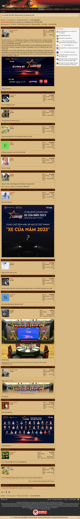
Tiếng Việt (4, 499)
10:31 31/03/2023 (6, 108)
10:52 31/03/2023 (6, 260)
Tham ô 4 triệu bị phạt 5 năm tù (68, 48)
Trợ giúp (65, 499)
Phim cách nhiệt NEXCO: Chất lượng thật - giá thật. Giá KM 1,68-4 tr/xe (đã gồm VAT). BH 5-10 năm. (41, 517)
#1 (53, 27)
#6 (53, 155)
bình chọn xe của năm (25, 24)
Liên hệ (49, 499)
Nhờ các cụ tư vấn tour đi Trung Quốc (67, 32)
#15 (53, 449)
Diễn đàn (41, 9)
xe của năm (44, 24)
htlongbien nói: (7, 380)
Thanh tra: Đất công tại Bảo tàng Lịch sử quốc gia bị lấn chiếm (68, 59)
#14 (53, 399)
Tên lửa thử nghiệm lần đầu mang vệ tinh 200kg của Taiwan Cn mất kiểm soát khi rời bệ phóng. (68, 63)
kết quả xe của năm (35, 24)
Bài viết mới (60, 29)
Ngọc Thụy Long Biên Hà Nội (47, 458)
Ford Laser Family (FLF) (48, 316)
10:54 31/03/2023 (6, 276)
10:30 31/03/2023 (6, 92)
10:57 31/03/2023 (6, 291)
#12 (53, 307)
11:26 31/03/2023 (6, 367)
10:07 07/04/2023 (6, 465)
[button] (37, 9)
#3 (53, 108)
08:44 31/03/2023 (6, 27)
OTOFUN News (72, 499)
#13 (53, 367)
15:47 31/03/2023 (6, 399)
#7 (53, 171)
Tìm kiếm (3, 11)
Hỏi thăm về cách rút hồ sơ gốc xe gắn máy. (68, 55)
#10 (53, 276)
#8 (53, 189)
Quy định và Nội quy (57, 499)
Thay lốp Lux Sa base (67, 52)
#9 (53, 260)
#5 (53, 139)
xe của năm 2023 (52, 24)
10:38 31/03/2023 (6, 139)
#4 (53, 124)
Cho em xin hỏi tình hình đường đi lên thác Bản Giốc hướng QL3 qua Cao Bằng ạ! (68, 41)
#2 (53, 92)
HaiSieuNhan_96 (6, 24)
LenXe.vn (19, 9)
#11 (53, 291)
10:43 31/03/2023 (6, 171)
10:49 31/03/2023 (6, 189)
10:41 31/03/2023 (6, 155)
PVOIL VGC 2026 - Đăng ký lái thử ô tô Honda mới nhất (19, 15)
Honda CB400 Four (66, 45)
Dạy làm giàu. (65, 35)
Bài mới (34, 9)
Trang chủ (26, 9)
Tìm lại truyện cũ (65, 38)
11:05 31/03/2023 (6, 307)
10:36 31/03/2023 (6, 124)
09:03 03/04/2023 (6, 449)
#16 (53, 465)
